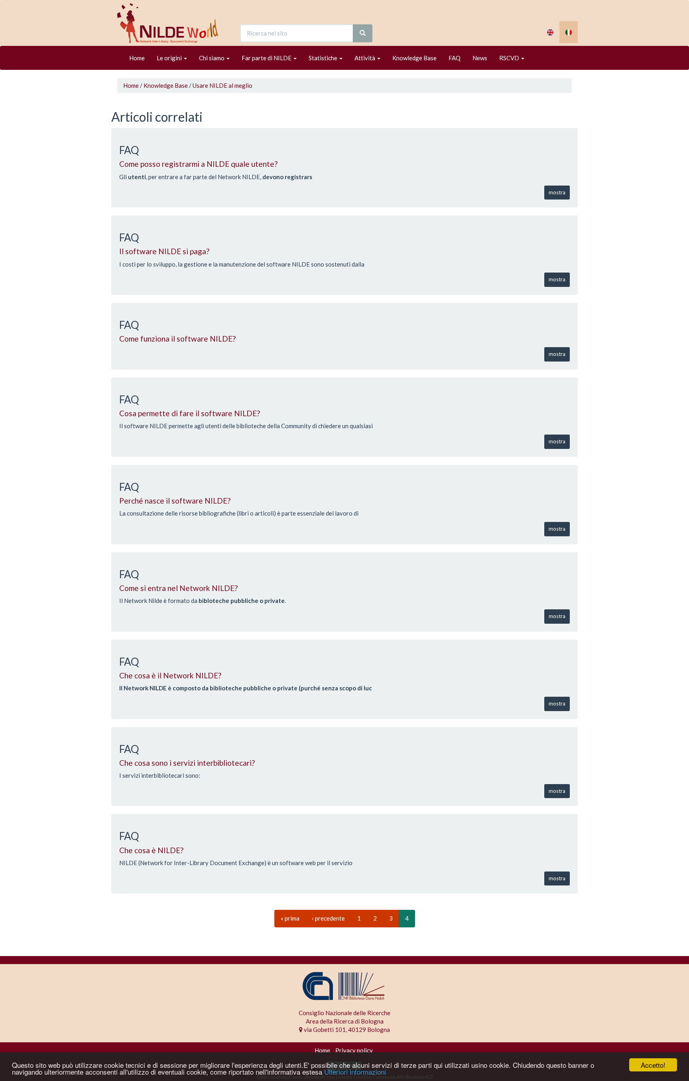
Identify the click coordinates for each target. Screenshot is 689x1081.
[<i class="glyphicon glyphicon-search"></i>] (362, 33)
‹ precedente (328, 918)
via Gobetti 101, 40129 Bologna (346, 1029)
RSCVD (509, 57)
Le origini (170, 57)
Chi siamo (212, 57)
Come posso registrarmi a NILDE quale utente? (198, 163)
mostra (557, 192)
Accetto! (653, 1065)
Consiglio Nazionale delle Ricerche (344, 1012)
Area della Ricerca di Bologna (345, 1021)
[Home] (170, 23)
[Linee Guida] (568, 32)
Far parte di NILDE (267, 57)
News (479, 57)
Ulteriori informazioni (355, 1072)
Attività (365, 57)
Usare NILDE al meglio (222, 85)
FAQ (455, 57)
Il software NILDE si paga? (164, 251)
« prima (290, 918)
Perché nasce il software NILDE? (174, 500)
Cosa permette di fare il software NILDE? (189, 413)
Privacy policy (354, 1050)
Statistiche (324, 57)
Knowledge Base (414, 57)
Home (137, 57)
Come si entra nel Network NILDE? (178, 588)
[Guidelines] (550, 32)
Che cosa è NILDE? (151, 850)
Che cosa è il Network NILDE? (170, 675)
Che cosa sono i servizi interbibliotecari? (187, 762)
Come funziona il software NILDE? (177, 338)
